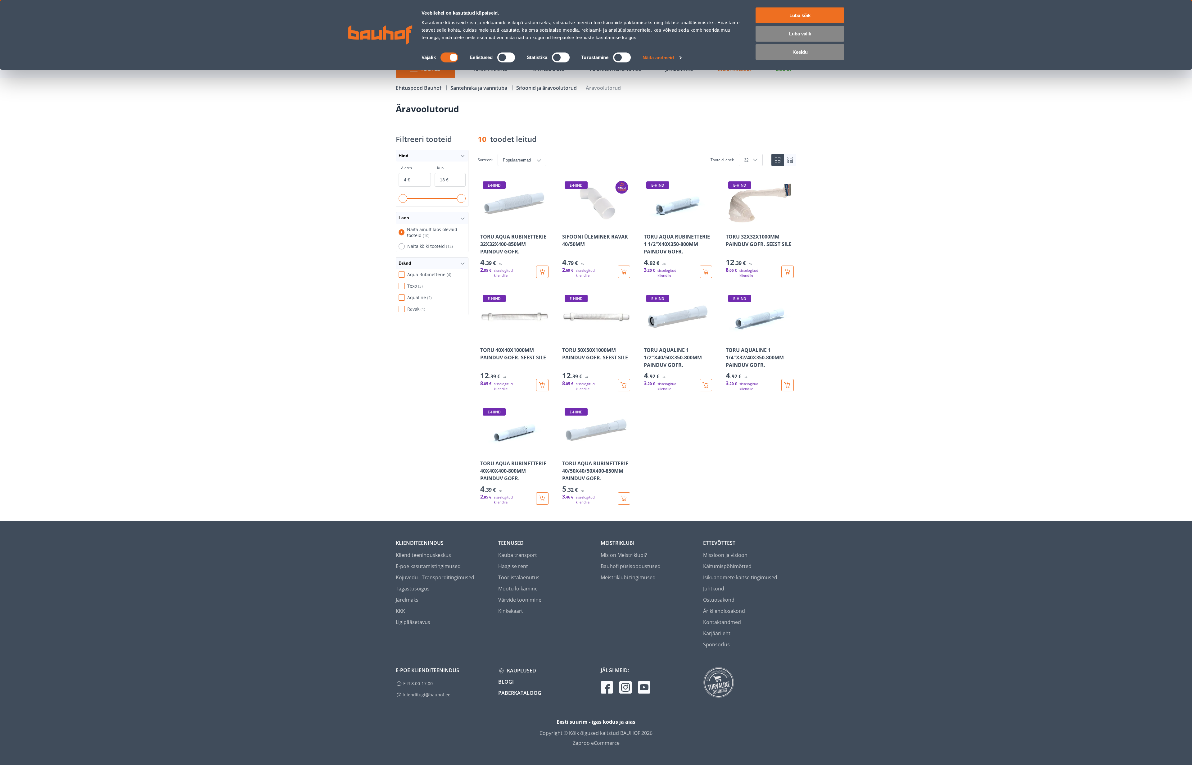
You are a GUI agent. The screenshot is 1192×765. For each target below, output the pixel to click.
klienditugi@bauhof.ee (426, 695)
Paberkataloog (519, 693)
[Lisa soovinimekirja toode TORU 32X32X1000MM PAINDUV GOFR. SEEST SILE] (731, 223)
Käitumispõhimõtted (727, 566)
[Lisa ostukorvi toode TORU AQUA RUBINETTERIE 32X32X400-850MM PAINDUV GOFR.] (542, 272)
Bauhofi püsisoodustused (631, 566)
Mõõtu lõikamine (518, 588)
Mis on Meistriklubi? (624, 555)
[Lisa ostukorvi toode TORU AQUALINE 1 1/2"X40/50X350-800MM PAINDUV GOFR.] (706, 385)
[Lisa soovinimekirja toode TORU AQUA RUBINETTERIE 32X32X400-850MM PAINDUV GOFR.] (485, 223)
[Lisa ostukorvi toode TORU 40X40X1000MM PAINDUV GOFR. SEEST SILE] (542, 385)
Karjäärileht (716, 633)
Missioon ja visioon (725, 555)
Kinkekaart (510, 611)
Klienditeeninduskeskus (423, 555)
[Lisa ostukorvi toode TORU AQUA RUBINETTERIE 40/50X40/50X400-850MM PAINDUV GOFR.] (624, 498)
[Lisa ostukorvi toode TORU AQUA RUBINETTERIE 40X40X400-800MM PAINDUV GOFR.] (542, 498)
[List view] (790, 160)
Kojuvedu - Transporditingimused (435, 577)
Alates (406, 168)
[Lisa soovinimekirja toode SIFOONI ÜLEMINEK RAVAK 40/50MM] (567, 223)
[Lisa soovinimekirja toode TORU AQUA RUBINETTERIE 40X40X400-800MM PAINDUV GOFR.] (485, 450)
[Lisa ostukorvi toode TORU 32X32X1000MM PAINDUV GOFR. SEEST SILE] (787, 272)
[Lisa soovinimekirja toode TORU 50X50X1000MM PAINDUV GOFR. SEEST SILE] (567, 337)
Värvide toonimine (519, 599)
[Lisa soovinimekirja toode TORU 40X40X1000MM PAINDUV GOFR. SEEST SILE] (485, 337)
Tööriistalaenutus (519, 577)
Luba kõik (799, 15)
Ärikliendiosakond (724, 611)
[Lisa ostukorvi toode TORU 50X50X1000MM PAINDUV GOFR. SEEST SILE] (624, 385)
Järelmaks (407, 599)
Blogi (506, 681)
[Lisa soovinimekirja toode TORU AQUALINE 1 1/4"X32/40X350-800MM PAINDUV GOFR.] (731, 337)
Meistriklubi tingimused (628, 577)
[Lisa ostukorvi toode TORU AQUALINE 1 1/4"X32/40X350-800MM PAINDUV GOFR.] (787, 385)
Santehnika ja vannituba (479, 87)
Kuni (441, 168)
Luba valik (800, 33)
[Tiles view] (777, 160)
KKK (400, 611)
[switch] (506, 57)
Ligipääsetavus (413, 622)
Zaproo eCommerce (596, 743)
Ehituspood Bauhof (419, 87)
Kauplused (521, 670)
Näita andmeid (658, 57)
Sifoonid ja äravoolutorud (547, 87)
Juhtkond (713, 588)
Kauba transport (517, 555)
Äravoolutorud (603, 87)
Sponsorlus (716, 644)
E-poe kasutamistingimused (428, 566)
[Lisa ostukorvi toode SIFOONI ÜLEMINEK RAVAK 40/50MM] (624, 272)
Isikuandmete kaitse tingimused (740, 577)
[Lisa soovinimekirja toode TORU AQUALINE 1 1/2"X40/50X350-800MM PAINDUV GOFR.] (649, 337)
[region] (637, 341)
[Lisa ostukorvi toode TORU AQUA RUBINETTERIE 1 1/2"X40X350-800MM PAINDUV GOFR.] (706, 272)
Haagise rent (513, 566)
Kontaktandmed (722, 622)
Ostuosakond (718, 599)
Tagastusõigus (413, 588)
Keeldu (800, 52)
